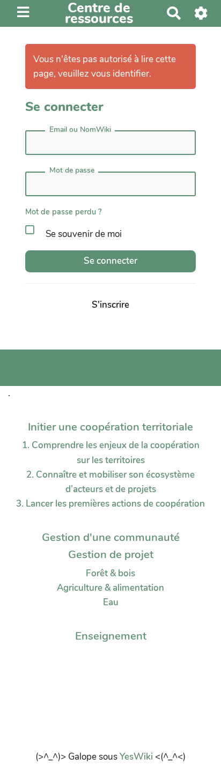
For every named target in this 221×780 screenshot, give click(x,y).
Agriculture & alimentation (110, 588)
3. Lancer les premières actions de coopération (110, 503)
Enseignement (110, 635)
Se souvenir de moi (82, 234)
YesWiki (136, 757)
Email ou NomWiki (80, 129)
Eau (111, 602)
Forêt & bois (110, 573)
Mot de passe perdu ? (63, 211)
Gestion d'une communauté (111, 537)
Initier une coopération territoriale (110, 426)
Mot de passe (71, 170)
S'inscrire (110, 305)
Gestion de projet (110, 554)
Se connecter (110, 261)
